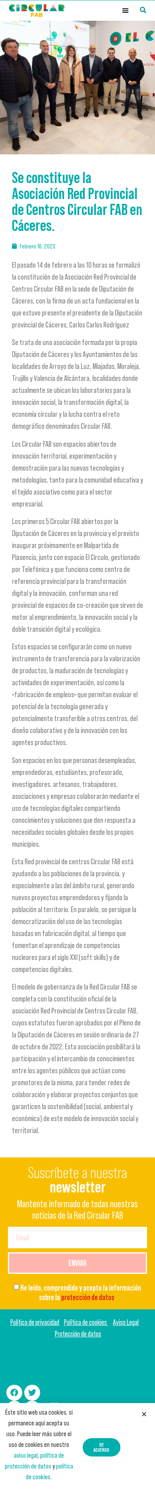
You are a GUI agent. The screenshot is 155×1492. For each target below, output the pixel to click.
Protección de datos (78, 1334)
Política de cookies (86, 1322)
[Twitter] (32, 1393)
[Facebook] (14, 1393)
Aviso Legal (126, 1322)
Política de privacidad (34, 1322)
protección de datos (87, 1297)
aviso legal (26, 1455)
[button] (125, 11)
